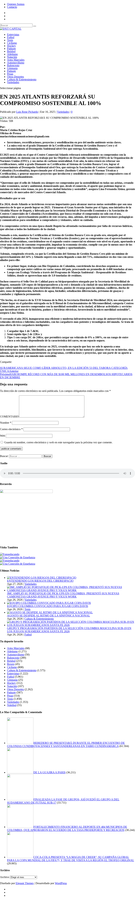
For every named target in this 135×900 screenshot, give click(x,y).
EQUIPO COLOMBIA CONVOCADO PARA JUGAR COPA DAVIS (47, 606)
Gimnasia (12, 68)
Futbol (10, 37)
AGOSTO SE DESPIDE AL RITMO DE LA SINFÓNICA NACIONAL (48, 615)
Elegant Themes (25, 883)
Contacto (12, 6)
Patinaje (11, 48)
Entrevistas (13, 34)
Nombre (5, 422)
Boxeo (10, 664)
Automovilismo (15, 62)
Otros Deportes (15, 76)
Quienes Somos (15, 4)
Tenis (10, 40)
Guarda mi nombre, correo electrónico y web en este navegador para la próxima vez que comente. (58, 442)
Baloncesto (13, 65)
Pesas (10, 73)
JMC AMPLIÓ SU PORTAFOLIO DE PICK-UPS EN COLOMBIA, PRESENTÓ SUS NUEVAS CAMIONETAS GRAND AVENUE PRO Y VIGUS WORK (63, 595)
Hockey (11, 45)
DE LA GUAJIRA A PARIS (49, 772)
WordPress (61, 883)
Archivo (4, 877)
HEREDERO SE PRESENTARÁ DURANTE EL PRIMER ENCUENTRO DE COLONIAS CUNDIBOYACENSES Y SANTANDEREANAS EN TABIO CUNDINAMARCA (66, 744)
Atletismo (12, 54)
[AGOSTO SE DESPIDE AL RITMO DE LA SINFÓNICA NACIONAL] (50, 612)
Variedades (13, 82)
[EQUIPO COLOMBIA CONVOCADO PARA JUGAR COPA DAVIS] (49, 602)
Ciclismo (12, 42)
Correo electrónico (11, 429)
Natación (12, 57)
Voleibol (11, 705)
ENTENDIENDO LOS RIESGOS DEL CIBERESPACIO (40, 580)
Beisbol (11, 51)
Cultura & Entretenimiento (21, 79)
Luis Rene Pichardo (27, 111)
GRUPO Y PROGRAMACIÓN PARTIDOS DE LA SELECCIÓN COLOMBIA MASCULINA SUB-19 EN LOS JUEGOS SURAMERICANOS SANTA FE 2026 (69, 630)
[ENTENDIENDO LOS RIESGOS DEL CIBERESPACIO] (41, 577)
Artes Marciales (15, 59)
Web (2, 435)
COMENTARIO (9, 416)
